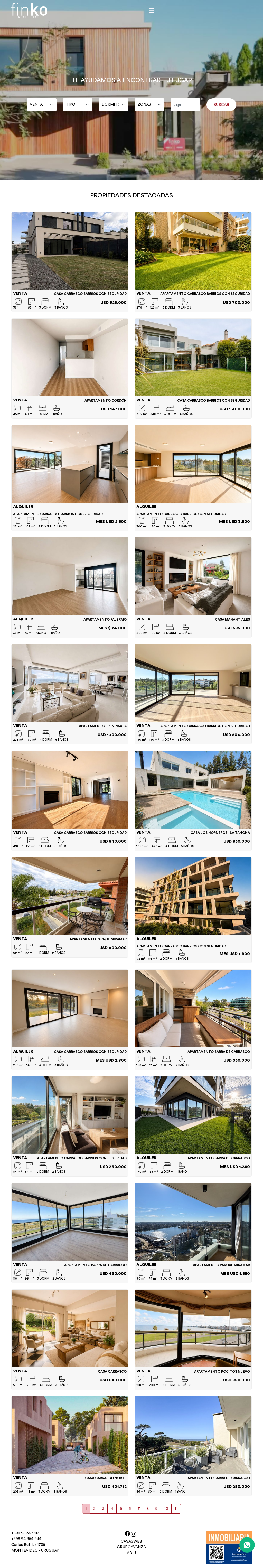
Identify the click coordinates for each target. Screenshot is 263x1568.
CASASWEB (131, 1541)
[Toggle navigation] (151, 10)
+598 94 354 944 (26, 1539)
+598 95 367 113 (25, 1533)
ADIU (131, 1553)
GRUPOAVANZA (131, 1547)
